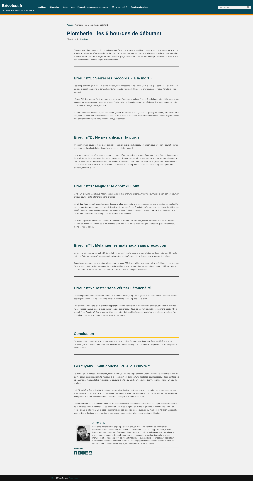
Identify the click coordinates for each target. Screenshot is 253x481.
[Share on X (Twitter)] (79, 453)
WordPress (73, 478)
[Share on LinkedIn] (87, 453)
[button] (46, 7)
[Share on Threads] (83, 453)
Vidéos (65, 7)
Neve (53, 478)
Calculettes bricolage (139, 7)
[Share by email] (90, 453)
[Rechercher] (248, 7)
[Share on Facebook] (75, 453)
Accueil (70, 25)
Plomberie (84, 39)
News (73, 7)
